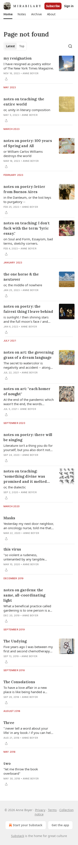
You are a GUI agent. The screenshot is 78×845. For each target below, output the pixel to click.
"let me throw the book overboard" (20, 771)
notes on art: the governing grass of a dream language (28, 355)
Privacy (40, 810)
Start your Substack (27, 825)
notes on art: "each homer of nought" (26, 391)
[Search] (70, 46)
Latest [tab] (10, 46)
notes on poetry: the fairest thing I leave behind (28, 309)
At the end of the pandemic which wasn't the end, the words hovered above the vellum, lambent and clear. (28, 401)
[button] (8, 14)
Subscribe (53, 6)
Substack (17, 836)
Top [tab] (21, 46)
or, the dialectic (14, 487)
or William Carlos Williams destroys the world (23, 153)
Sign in (69, 6)
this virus (12, 549)
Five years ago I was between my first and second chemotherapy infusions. (28, 649)
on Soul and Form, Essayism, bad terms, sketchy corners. (28, 241)
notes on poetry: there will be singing (27, 437)
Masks (9, 518)
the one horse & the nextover (21, 277)
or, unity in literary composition (26, 110)
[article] (39, 69)
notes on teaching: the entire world (23, 102)
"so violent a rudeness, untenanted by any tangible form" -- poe (23, 557)
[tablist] (15, 46)
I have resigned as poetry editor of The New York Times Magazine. (28, 66)
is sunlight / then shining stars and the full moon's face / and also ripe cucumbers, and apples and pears (27, 319)
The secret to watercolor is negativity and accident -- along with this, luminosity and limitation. (26, 365)
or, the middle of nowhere (22, 285)
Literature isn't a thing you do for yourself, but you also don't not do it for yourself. (28, 447)
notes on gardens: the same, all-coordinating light (24, 595)
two (7, 763)
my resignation (17, 58)
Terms (52, 810)
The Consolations (19, 682)
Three (8, 722)
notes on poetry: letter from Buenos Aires (24, 189)
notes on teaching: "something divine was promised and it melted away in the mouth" (25, 476)
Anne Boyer (30, 73)
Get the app (60, 825)
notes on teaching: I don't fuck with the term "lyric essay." (26, 228)
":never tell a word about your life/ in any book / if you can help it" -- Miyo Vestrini (28, 730)
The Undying (15, 641)
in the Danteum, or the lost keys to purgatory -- (27, 199)
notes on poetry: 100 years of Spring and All (27, 143)
